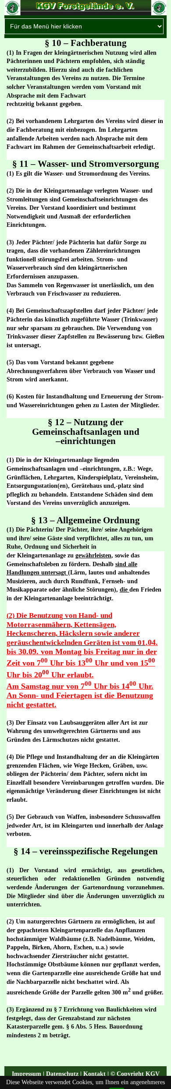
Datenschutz (62, 1074)
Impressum (26, 1074)
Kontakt (94, 1074)
